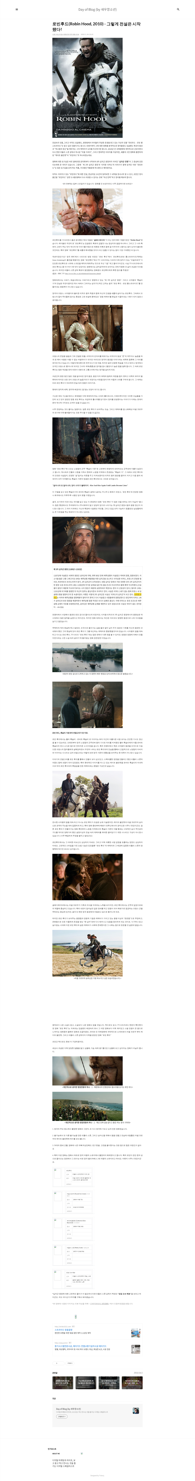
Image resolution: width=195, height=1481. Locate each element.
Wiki (62, 607)
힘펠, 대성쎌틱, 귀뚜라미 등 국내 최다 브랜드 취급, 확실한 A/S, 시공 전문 (82, 1349)
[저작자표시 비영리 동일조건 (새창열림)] (77, 1363)
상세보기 (68, 1184)
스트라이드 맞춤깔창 (63, 1330)
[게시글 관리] (62, 1363)
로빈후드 (69, 1170)
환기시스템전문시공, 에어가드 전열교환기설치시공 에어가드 (81, 1346)
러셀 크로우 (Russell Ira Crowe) (76, 1194)
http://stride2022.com (63, 1326)
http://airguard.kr (61, 1343)
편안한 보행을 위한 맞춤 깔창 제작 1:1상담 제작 (73, 1333)
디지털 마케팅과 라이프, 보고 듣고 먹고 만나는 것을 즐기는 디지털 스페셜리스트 (82, 1412)
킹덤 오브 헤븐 (70, 1272)
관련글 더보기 (138, 1372)
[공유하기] (59, 1363)
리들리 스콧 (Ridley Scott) (75, 1248)
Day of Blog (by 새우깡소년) (68, 1409)
